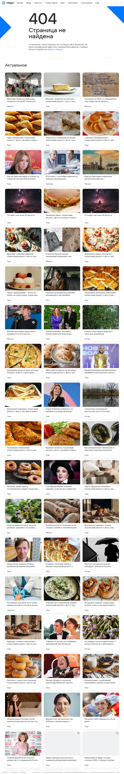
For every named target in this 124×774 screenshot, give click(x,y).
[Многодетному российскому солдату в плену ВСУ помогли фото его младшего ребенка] (23, 91)
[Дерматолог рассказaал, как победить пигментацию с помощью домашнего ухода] (62, 711)
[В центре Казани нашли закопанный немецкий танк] (62, 246)
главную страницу (55, 49)
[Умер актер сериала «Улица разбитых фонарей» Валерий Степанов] (23, 556)
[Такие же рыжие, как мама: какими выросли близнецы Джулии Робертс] (62, 323)
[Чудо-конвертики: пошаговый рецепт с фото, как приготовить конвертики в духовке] (23, 129)
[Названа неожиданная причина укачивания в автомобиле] (62, 284)
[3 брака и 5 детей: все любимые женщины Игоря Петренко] (62, 633)
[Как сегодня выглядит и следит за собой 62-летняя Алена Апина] (23, 168)
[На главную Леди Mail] (9, 3)
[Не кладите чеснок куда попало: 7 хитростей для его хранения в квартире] (101, 633)
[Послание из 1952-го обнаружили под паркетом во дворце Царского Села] (101, 91)
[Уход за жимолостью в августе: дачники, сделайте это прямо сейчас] (23, 517)
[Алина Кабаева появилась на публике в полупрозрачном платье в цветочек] (62, 401)
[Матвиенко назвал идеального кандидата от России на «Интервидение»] (23, 323)
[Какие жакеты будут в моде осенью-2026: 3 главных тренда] (101, 749)
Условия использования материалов (102, 772)
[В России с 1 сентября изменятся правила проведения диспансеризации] (62, 168)
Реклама (23, 772)
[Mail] (3, 3)
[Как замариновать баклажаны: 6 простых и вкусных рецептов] (101, 439)
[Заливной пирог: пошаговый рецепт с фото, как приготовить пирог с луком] (62, 207)
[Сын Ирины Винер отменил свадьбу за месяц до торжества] (62, 478)
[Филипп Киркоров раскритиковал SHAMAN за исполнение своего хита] (101, 362)
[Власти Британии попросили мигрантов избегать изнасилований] (101, 168)
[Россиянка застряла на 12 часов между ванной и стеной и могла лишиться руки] (23, 594)
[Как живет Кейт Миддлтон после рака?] (101, 711)
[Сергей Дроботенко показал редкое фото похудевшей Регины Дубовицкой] (23, 749)
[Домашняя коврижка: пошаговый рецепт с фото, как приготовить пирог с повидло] (23, 401)
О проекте (36, 772)
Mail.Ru (5, 772)
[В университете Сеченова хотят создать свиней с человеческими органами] (62, 517)
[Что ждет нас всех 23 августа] (23, 207)
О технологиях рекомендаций (52, 772)
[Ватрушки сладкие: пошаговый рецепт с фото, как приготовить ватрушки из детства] (101, 594)
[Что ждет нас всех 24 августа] (101, 207)
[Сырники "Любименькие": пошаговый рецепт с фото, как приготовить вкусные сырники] (101, 129)
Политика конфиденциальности (76, 772)
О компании (13, 772)
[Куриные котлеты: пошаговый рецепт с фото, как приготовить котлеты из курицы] (62, 439)
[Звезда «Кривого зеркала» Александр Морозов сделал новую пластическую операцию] (62, 672)
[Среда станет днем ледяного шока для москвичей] (101, 323)
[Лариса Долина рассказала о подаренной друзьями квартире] (62, 749)
